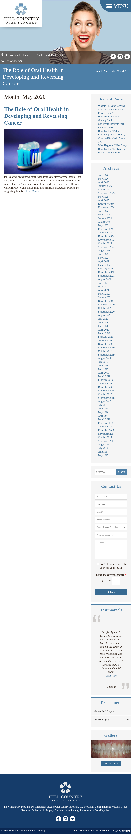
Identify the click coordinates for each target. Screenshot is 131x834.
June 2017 (103, 451)
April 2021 (103, 290)
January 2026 (105, 186)
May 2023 (103, 225)
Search (121, 471)
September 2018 (106, 397)
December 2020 (106, 301)
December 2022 (106, 236)
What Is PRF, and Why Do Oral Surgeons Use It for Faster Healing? (111, 109)
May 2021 (103, 286)
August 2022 (104, 250)
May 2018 (103, 412)
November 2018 (106, 390)
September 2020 (106, 311)
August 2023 (104, 221)
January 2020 (105, 340)
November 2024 (106, 207)
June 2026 (103, 175)
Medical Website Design (105, 830)
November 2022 (106, 239)
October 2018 (105, 394)
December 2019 (106, 344)
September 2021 (106, 275)
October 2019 (105, 351)
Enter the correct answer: (111, 574)
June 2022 (103, 254)
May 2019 (103, 369)
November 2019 (106, 347)
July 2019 (103, 362)
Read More (111, 676)
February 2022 (105, 268)
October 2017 (105, 437)
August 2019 (104, 358)
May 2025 (103, 196)
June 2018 (103, 408)
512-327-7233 (15, 61)
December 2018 (106, 387)
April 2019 (103, 372)
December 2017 (106, 430)
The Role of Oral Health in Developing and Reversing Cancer (36, 116)
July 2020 (103, 318)
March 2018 (104, 419)
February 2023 (105, 229)
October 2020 (105, 308)
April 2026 (103, 182)
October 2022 (105, 243)
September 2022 (106, 247)
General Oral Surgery (104, 711)
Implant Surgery (101, 719)
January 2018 (105, 426)
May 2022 (103, 257)
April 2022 (103, 261)
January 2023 (105, 232)
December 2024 (106, 203)
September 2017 (106, 441)
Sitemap (41, 830)
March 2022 (104, 265)
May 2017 (103, 455)
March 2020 (104, 333)
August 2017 (104, 444)
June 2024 (103, 211)
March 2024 (104, 214)
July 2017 (103, 448)
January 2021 (105, 297)
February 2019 (105, 379)
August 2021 (104, 279)
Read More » (32, 191)
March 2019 (104, 376)
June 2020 (103, 322)
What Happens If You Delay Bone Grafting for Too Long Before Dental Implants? (112, 149)
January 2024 (105, 218)
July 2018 (103, 405)
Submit (111, 592)
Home (98, 71)
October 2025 (105, 189)
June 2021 (103, 283)
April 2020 (103, 329)
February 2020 (105, 336)
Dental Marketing (81, 830)
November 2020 (106, 304)
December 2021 (106, 272)
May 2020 (103, 326)
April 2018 (103, 415)
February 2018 (105, 423)
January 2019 (105, 383)
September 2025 (106, 193)
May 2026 (103, 178)
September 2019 (106, 354)
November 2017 (106, 433)
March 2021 (104, 293)
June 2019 (103, 365)
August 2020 (104, 315)
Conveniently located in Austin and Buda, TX (34, 54)
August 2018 (104, 401)
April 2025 (103, 200)
